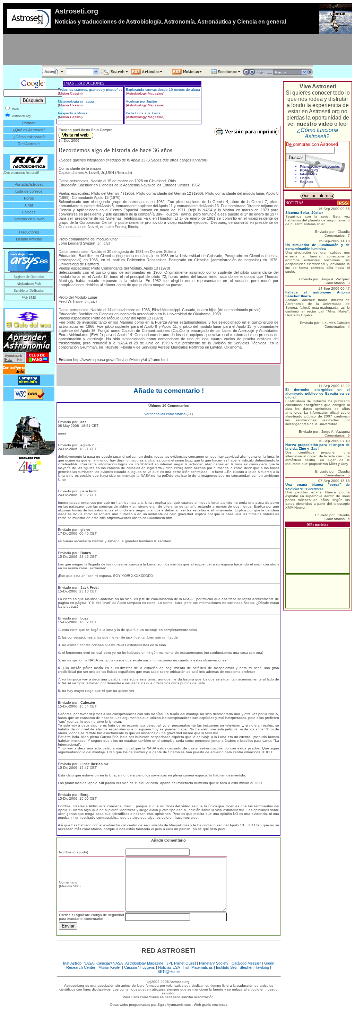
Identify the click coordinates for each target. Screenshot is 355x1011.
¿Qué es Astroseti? (28, 130)
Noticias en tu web (29, 219)
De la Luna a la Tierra (143, 113)
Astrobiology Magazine (145, 93)
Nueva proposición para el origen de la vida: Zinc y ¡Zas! (317, 446)
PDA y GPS (309, 170)
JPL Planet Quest (181, 963)
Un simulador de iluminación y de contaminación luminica (317, 246)
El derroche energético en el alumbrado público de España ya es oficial (317, 393)
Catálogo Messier (246, 963)
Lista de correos (29, 191)
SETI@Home (168, 971)
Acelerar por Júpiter (141, 101)
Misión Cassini (70, 93)
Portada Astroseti (29, 184)
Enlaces (29, 212)
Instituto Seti (226, 967)
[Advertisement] (177, 49)
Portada (28, 123)
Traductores (28, 232)
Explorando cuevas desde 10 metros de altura (163, 89)
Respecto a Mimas (72, 113)
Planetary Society (213, 963)
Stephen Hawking (254, 967)
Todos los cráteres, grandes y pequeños (90, 89)
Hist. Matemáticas (198, 967)
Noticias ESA (169, 967)
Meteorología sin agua (76, 101)
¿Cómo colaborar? (29, 137)
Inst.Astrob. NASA (78, 963)
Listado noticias (29, 239)
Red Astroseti (29, 144)
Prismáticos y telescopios (320, 166)
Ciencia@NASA (109, 963)
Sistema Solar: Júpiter (304, 212)
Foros (29, 198)
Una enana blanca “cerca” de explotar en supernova (317, 486)
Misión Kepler (109, 967)
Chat (29, 205)
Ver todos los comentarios (164, 414)
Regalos (306, 182)
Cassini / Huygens (139, 967)
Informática (309, 174)
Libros (305, 178)
